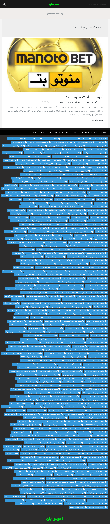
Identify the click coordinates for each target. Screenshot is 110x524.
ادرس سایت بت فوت (32, 153)
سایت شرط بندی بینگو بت (48, 375)
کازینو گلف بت (35, 471)
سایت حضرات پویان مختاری (50, 339)
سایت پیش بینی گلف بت (95, 299)
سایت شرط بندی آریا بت (75, 360)
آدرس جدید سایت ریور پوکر (39, 142)
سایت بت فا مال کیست (34, 242)
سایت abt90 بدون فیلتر (96, 192)
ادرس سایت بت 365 (52, 153)
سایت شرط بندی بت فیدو (71, 371)
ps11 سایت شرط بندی (16, 138)
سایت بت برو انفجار (52, 239)
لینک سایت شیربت (43, 475)
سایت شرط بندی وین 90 (96, 407)
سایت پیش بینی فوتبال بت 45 (45, 289)
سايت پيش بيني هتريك (43, 185)
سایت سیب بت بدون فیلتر (56, 350)
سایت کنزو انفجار (74, 425)
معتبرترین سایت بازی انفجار (32, 482)
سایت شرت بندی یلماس (11, 353)
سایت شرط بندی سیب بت (25, 385)
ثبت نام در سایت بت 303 (53, 174)
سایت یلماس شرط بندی (96, 460)
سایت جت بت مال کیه (74, 328)
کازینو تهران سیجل (21, 468)
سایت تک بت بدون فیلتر (96, 321)
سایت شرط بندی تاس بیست (26, 378)
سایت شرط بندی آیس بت (30, 360)
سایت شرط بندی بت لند (48, 371)
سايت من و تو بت (98, 189)
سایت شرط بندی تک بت (72, 382)
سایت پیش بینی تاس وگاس (48, 285)
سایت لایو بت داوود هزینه (41, 435)
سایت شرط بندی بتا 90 (96, 375)
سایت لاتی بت (84, 432)
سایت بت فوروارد (98, 246)
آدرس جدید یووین (18, 142)
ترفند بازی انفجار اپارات (80, 171)
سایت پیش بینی (42, 267)
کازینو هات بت (99, 475)
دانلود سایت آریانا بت (97, 181)
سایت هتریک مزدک (32, 443)
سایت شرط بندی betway (54, 357)
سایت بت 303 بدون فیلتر (38, 231)
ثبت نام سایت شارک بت (73, 178)
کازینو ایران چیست (81, 468)
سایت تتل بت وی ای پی (53, 317)
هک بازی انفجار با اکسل (74, 489)
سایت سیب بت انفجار (78, 350)
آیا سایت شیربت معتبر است (13, 146)
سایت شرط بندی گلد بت (19, 396)
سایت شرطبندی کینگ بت (51, 414)
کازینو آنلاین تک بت (39, 464)
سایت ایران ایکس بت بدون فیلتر (72, 224)
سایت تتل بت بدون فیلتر (95, 317)
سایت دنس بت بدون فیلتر (74, 342)
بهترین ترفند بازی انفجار (96, 167)
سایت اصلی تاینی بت (15, 210)
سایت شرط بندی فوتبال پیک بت (36, 392)
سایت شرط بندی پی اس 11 (95, 378)
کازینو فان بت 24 (65, 471)
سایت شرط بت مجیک (97, 357)
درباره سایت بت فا (19, 181)
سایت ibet (101, 199)
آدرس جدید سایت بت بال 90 (63, 142)
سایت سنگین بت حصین (18, 346)
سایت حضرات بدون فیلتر (73, 339)
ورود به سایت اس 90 (76, 493)
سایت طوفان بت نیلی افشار (95, 421)
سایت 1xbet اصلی (80, 189)
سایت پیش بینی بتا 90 (49, 282)
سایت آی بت (41, 203)
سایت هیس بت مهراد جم (33, 446)
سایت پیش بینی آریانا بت (33, 271)
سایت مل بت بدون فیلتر (46, 439)
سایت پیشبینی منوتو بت (31, 303)
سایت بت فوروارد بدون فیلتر (56, 246)
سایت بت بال (100, 239)
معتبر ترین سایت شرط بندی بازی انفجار (28, 478)
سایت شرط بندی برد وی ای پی (73, 375)
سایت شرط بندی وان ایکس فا (46, 403)
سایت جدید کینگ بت (75, 332)
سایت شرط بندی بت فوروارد (95, 371)
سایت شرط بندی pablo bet (30, 357)
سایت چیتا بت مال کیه (32, 335)
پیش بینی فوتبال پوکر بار (13, 167)
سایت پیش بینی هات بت (49, 299)
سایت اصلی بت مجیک (76, 210)
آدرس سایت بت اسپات (96, 146)
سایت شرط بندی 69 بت (75, 357)
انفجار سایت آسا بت (75, 160)
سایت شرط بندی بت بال (96, 367)
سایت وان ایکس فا (47, 450)
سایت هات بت (11, 439)
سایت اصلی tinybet (47, 206)
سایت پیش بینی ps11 (77, 271)
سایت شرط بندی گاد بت (41, 396)
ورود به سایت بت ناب (54, 496)
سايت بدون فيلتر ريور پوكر (65, 185)
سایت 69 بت (30, 189)
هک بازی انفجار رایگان (54, 489)
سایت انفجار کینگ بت (97, 221)
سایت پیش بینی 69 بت (22, 267)
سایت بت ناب (49, 253)
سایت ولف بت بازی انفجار (95, 453)
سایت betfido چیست (97, 196)
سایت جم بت (81, 335)
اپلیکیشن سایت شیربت (75, 149)
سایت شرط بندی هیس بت (70, 403)
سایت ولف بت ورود (28, 453)
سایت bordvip (61, 196)
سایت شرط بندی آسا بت (53, 360)
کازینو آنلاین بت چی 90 (97, 464)
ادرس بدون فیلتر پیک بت (33, 149)
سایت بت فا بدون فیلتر (55, 242)
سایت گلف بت (99, 432)
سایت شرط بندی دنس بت (95, 385)
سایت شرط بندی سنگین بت (49, 385)
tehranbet (101, 142)
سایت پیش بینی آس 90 (11, 271)
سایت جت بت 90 (35, 324)
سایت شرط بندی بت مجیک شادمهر (23, 371)
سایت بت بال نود (84, 239)
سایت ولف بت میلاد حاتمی (49, 453)
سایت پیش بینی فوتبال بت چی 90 (18, 289)
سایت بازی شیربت (59, 228)
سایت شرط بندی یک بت (74, 407)
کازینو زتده (6, 468)
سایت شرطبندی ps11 (77, 410)
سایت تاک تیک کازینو (37, 310)
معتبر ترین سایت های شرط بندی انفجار (60, 482)
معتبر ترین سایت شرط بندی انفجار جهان (61, 478)
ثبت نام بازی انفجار (74, 174)
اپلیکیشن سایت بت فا (96, 149)
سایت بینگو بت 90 (47, 264)
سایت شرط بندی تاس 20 (50, 378)
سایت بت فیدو (77, 249)
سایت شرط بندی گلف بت (95, 400)
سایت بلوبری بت (80, 264)
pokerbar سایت (34, 138)
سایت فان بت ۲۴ (74, 421)
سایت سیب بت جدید (34, 350)
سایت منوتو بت (26, 439)
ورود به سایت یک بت (97, 507)
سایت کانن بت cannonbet (95, 425)
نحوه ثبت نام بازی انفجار (96, 489)
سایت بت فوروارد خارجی (96, 249)
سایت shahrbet (29, 199)
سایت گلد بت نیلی (42, 428)
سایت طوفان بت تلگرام (32, 418)
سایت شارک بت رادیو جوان (54, 353)
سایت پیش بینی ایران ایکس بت (48, 274)
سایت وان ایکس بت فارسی (68, 450)
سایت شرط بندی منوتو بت (26, 400)
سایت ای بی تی (59, 221)
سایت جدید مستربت (55, 332)
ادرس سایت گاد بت (98, 156)
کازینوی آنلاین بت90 (83, 475)
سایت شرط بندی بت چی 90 (73, 367)
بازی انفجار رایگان (62, 163)
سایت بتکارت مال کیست (77, 257)
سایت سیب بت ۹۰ (98, 350)
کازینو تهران (37, 468)
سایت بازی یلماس (20, 228)
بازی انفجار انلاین (10, 160)
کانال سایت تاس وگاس (63, 475)
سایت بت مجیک (26, 249)
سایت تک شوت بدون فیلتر (76, 324)
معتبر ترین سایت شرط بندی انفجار (92, 478)
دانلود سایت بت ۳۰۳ (77, 181)
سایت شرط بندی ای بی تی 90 (69, 364)
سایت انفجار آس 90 (42, 214)
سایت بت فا (73, 242)
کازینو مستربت (20, 471)
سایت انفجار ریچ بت (60, 217)
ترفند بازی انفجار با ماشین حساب (55, 171)
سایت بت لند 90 (61, 249)
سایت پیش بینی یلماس (73, 303)
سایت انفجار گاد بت (77, 221)
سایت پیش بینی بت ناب (96, 282)
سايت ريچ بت (25, 185)
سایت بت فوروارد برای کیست (30, 246)
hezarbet (85, 138)
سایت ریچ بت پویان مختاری (58, 346)
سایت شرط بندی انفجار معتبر (94, 364)
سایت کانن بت (23, 421)
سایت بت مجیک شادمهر (96, 253)
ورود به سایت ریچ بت (55, 500)
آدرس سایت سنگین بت (36, 146)
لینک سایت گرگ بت (24, 475)
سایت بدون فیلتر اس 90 (54, 257)
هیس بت (38, 489)
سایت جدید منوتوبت (35, 332)
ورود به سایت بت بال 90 (75, 496)
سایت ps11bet (45, 199)
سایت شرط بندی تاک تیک (95, 382)
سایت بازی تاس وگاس (78, 228)
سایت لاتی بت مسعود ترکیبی (44, 432)
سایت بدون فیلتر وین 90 (26, 260)
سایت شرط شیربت (33, 407)
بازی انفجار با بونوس (97, 163)
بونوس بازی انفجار (76, 167)
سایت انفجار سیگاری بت (17, 217)
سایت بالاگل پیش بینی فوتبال (80, 231)
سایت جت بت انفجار (17, 324)
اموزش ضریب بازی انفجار (96, 160)
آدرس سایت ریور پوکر (57, 146)
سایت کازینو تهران (39, 421)
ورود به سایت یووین (77, 507)
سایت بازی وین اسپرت (39, 228)
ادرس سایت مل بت (60, 156)
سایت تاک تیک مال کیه (16, 310)
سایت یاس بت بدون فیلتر (70, 457)
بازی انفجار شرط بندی (43, 163)
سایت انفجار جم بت (79, 217)
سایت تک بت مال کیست (73, 321)
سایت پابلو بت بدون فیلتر (95, 267)
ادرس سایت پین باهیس (11, 153)
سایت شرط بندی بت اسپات (23, 364)
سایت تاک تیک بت (80, 310)
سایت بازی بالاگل (26, 224)
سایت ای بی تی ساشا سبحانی (21, 221)
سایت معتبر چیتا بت (81, 439)
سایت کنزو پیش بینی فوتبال (54, 425)
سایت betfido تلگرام (13, 192)
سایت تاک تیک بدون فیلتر (59, 310)
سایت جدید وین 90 (98, 335)
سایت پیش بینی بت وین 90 (72, 282)
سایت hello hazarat (9, 196)
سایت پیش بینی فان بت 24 (71, 289)
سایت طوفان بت (76, 418)
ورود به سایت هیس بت (73, 503)
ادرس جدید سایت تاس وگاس (94, 153)
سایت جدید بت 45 (54, 328)
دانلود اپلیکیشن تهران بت (21, 178)
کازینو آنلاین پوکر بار (58, 464)
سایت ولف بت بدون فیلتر (72, 453)
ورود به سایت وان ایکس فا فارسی (48, 503)
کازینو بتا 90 (50, 468)
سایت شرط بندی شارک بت (95, 389)
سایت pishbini (72, 199)
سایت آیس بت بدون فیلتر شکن (69, 206)
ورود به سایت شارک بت (35, 500)
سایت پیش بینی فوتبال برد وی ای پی (63, 292)
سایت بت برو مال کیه (13, 239)
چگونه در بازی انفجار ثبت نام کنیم (48, 178)
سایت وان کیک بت (28, 450)
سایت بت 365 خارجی (97, 235)
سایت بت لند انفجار (44, 249)
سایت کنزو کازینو (33, 425)
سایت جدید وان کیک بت (14, 332)
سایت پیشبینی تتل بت (52, 303)
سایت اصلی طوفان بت (97, 214)
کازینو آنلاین (30, 460)
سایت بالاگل (100, 231)
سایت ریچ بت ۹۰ (79, 346)
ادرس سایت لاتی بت (78, 156)
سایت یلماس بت (27, 457)
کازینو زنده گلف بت (98, 471)
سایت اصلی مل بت (61, 214)
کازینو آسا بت (44, 460)
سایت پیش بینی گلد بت (13, 296)
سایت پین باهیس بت (38, 307)
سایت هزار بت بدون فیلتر (56, 446)
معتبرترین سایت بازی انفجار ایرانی (92, 485)
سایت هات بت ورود (74, 443)
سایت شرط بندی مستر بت (50, 400)
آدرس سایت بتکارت (76, 146)
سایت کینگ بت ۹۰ (98, 428)
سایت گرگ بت (59, 428)
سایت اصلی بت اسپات (96, 210)
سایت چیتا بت (49, 335)
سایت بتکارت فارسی (97, 257)
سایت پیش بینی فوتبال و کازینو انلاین (91, 296)
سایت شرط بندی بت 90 (45, 364)
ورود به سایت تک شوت (96, 500)
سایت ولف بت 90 (10, 450)
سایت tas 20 (14, 199)
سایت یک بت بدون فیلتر (47, 457)
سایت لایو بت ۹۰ (84, 435)
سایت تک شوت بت (97, 324)
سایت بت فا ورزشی (14, 242)
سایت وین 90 (11, 453)
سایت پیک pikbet (10, 303)
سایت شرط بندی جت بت (27, 382)
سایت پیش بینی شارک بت (95, 289)
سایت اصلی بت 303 (27, 206)
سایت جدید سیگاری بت (96, 332)
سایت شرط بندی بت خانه (50, 367)
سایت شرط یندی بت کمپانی (11, 407)
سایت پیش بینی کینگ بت (36, 296)
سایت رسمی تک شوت (14, 342)
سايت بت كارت (85, 185)
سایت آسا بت (56, 203)
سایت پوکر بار (57, 267)
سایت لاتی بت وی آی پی (20, 432)
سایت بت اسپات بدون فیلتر (25, 235)
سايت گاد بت (10, 185)
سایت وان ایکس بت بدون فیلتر (93, 450)
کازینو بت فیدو (64, 468)
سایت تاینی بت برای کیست (79, 314)
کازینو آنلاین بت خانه (77, 464)
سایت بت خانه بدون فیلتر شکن (93, 242)
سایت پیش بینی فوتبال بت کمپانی (92, 292)
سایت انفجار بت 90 (98, 217)
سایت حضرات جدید (28, 339)
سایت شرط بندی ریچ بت (72, 385)
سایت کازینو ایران (57, 421)
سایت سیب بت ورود (14, 350)
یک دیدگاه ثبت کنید (95, 102)
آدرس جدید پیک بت (85, 142)
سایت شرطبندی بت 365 (96, 414)
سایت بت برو (68, 239)
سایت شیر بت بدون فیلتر (95, 418)
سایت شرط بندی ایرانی (97, 4)
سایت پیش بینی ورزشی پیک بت (23, 299)
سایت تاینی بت (99, 314)
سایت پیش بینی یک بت (96, 303)
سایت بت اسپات (45, 235)
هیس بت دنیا (25, 489)
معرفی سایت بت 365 (39, 485)
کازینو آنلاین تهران (21, 464)
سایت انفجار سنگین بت (39, 217)
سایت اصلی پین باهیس (36, 210)
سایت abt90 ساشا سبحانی (73, 192)
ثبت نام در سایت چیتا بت (30, 174)
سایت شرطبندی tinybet (57, 410)
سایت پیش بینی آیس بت (73, 274)
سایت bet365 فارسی (52, 192)
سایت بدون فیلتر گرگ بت (72, 260)
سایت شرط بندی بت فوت (27, 367)
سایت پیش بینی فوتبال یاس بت (61, 296)
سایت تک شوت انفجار (16, 321)
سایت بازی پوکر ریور (97, 228)
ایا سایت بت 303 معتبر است (52, 160)
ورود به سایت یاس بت (24, 503)
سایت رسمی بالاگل (32, 342)
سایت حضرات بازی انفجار (96, 339)
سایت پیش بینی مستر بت (72, 299)
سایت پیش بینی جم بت (25, 285)
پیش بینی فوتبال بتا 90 (35, 167)
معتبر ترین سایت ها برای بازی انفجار (92, 482)
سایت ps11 (59, 199)
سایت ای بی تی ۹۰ (43, 221)
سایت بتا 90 (17, 253)
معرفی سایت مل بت (19, 485)
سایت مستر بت (99, 439)
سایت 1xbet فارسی (46, 189)
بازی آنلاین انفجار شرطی (29, 160)
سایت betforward (77, 196)
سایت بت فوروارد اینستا (79, 246)
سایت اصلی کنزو (78, 214)
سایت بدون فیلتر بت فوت (95, 260)
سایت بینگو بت (64, 264)
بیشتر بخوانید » (96, 120)
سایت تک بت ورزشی (52, 321)
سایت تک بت (36, 317)
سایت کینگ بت (16, 425)
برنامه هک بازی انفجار (24, 163)
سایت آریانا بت (84, 203)
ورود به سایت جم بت (75, 500)
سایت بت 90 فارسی (63, 235)
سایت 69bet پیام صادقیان (11, 189)
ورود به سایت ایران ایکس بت (31, 493)
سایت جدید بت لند (36, 328)
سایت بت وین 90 (33, 253)
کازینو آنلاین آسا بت (15, 460)
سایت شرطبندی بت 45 (74, 414)
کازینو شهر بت (81, 471)
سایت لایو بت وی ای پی (19, 435)
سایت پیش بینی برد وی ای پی (26, 282)
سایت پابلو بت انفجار (28, 264)
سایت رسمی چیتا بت (97, 346)
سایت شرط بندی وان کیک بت (20, 403)
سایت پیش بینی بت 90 (96, 278)
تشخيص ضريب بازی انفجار (95, 174)
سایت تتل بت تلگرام (74, 317)
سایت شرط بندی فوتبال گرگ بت (93, 396)
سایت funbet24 (45, 196)
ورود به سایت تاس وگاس (14, 496)
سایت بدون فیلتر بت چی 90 (31, 257)
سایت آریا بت (100, 203)
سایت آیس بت (26, 203)
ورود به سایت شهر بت (14, 500)
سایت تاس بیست (98, 310)
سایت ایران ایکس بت (97, 224)
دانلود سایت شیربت (38, 181)
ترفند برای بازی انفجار (32, 171)
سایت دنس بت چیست (52, 342)
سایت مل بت (64, 439)
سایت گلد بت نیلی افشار (22, 428)
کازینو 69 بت (58, 460)
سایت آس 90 (70, 203)
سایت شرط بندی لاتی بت (73, 400)
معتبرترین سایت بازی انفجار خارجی (63, 485)
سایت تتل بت (40, 314)
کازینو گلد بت (50, 471)
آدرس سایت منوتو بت (84, 97)
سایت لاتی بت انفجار (66, 432)
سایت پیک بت (99, 307)
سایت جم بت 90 (66, 335)
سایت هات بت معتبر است (95, 443)
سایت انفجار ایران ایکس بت (21, 214)
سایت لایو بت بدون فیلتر (64, 435)
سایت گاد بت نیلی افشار (77, 428)
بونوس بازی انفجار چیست (56, 167)
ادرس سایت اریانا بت (71, 153)
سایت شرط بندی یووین (52, 407)
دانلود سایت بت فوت (57, 181)
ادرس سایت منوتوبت (40, 156)
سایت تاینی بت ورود (57, 314)
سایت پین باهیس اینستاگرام (61, 307)
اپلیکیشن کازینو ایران (54, 149)
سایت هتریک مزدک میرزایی (95, 446)
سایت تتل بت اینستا (23, 314)
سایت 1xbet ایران (63, 189)
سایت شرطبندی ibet (97, 410)
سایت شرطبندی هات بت (29, 414)
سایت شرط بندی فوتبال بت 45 (94, 392)
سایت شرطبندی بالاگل (15, 410)
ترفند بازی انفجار (99, 171)
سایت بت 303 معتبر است (14, 231)
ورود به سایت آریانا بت (97, 493)
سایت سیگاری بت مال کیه (77, 353)
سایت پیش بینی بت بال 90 (73, 278)
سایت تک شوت (34, 321)
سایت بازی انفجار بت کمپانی (46, 224)
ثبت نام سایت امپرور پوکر (95, 178)
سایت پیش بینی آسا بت (96, 274)
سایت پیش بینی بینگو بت (95, 285)
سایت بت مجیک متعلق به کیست (70, 253)
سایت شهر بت (10, 414)
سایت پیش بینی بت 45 (23, 274)
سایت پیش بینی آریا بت (56, 271)
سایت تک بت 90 (20, 317)
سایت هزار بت (75, 446)
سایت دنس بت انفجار (97, 342)
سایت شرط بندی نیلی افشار (95, 403)
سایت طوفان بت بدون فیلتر (55, 418)
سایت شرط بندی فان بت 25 (48, 389)
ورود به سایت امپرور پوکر (56, 493)
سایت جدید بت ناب (17, 328)
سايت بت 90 (100, 185)
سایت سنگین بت (37, 346)
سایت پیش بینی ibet (97, 271)
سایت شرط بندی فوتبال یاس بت (65, 396)
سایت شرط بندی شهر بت (72, 389)
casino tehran (99, 138)
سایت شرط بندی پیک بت (72, 378)
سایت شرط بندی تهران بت (49, 382)
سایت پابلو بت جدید (74, 267)
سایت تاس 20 (21, 307)
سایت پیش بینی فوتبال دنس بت (33, 292)
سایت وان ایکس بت (11, 446)
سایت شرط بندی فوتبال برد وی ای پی (65, 392)
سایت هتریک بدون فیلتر (53, 443)
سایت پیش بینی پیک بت (72, 285)
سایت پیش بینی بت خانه (50, 278)
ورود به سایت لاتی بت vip (95, 503)
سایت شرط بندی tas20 (96, 360)
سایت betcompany (32, 192)
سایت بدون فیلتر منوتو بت (48, 260)
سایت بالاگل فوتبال (59, 231)
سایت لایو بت (100, 435)
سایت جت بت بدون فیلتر (95, 328)
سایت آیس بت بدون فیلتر (95, 206)
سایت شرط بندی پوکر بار (26, 375)
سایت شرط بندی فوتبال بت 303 (22, 389)
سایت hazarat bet (28, 196)
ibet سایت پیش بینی (70, 138)
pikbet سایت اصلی (51, 138)
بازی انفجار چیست (79, 163)
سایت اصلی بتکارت (56, 210)
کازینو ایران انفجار (98, 468)
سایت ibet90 (87, 199)
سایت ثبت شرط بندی (54, 324)
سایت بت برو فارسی (33, 239)
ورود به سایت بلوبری (35, 496)
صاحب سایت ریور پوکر (75, 460)
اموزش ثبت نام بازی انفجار (19, 156)
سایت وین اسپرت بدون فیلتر (94, 457)
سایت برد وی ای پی (98, 264)
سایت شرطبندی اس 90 (36, 410)
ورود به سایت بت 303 (97, 496)
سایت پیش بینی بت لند (28, 278)
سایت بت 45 (80, 235)
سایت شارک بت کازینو (32, 353)
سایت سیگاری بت (98, 353)
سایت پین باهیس (82, 307)
